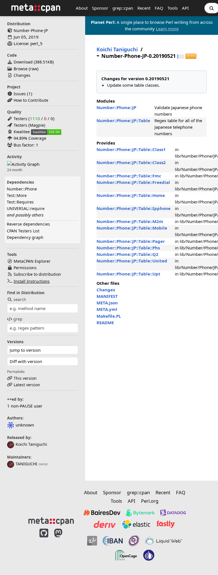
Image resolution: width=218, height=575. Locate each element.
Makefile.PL (109, 316)
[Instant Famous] (134, 541)
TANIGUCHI (26, 463)
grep (17, 319)
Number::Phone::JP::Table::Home (131, 195)
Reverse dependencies (28, 224)
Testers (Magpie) (29, 125)
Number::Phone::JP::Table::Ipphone (134, 208)
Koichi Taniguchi (31, 444)
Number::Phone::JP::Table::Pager (131, 241)
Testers (20, 118)
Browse (21, 68)
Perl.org (149, 501)
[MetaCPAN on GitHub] (43, 547)
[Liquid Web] (163, 541)
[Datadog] (173, 513)
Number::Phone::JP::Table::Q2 (127, 254)
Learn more (167, 28)
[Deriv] (104, 524)
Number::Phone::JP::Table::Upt (128, 274)
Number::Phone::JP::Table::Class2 (131, 162)
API (185, 8)
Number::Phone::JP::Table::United (132, 261)
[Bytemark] (140, 513)
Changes (22, 75)
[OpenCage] (126, 555)
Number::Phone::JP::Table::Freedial (133, 182)
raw (33, 68)
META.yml (107, 309)
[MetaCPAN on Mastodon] (64, 547)
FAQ (159, 8)
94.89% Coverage (30, 138)
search (19, 299)
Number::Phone (22, 189)
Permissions (25, 267)
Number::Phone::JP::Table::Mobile (132, 228)
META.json (107, 302)
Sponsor (100, 8)
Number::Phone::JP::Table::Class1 (131, 149)
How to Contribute (31, 100)
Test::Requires (20, 202)
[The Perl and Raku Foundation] (148, 555)
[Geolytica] (92, 541)
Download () (34, 62)
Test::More (17, 195)
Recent (143, 8)
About (82, 8)
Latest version (27, 384)
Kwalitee (22, 131)
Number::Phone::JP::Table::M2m (130, 221)
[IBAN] (113, 541)
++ (190, 56)
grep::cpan (122, 8)
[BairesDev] (101, 513)
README (105, 322)
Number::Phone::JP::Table (123, 120)
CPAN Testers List (23, 231)
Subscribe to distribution (37, 274)
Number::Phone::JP (116, 107)
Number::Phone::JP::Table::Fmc (129, 176)
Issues (20, 93)
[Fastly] (166, 524)
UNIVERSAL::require (26, 208)
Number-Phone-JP (31, 30)
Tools (172, 8)
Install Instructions (32, 281)
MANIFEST (107, 296)
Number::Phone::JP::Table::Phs (128, 248)
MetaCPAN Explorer (32, 261)
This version (25, 378)
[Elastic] (136, 524)
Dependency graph (25, 237)
